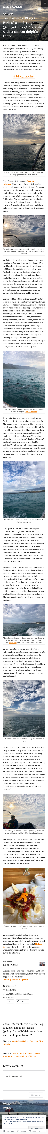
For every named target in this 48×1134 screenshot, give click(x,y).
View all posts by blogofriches (16, 979)
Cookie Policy (9, 1124)
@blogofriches (24, 75)
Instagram (12, 643)
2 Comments (11, 990)
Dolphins (9, 994)
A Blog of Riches (12, 6)
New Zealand (8, 14)
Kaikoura (18, 994)
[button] (44, 3)
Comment (35, 1095)
